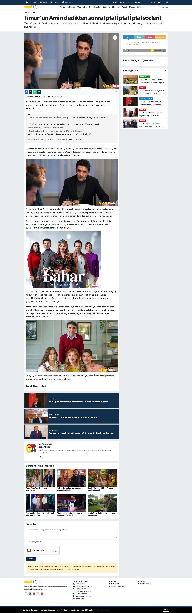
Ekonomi (116, 7)
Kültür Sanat (144, 76)
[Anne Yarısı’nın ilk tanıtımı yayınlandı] (40, 478)
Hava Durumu (80, 584)
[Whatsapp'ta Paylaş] (35, 92)
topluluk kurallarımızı (46, 566)
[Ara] (163, 7)
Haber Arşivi (80, 598)
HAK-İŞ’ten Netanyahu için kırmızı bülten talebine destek (151, 103)
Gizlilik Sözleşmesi (117, 586)
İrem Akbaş (30, 96)
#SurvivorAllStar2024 (78, 124)
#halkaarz (62, 124)
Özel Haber (82, 7)
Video (44, 2)
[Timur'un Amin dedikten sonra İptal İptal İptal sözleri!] (71, 61)
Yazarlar (56, 2)
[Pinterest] (34, 594)
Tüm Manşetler (81, 593)
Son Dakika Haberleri (83, 596)
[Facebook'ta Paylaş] (26, 92)
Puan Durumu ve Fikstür (84, 591)
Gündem (106, 7)
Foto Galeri (32, 2)
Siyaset (142, 109)
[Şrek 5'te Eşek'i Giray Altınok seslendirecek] (102, 478)
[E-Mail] (40, 457)
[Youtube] (42, 594)
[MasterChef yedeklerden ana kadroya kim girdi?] (71, 503)
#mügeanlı (94, 124)
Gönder (31, 559)
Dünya (132, 7)
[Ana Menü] (167, 7)
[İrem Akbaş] (31, 448)
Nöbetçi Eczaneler (82, 581)
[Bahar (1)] (72, 346)
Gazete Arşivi (69, 2)
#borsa (54, 124)
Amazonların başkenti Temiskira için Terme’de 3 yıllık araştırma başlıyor (151, 81)
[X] (30, 594)
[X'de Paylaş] (30, 92)
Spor (139, 7)
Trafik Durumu (81, 589)
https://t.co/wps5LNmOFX (93, 118)
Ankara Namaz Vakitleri (84, 586)
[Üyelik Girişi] (166, 2)
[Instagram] (38, 594)
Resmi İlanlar (95, 7)
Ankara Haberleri (67, 7)
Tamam (166, 609)
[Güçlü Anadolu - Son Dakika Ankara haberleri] (32, 7)
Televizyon (29, 12)
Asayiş (124, 7)
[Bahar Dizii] (63, 260)
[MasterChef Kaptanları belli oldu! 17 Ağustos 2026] (40, 503)
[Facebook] (26, 594)
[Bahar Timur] (72, 182)
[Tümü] (165, 71)
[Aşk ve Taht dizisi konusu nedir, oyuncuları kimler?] (71, 478)
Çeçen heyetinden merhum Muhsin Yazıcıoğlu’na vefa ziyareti (151, 125)
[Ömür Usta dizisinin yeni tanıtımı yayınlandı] (102, 503)
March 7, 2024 (75, 139)
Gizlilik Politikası (145, 584)
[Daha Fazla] (39, 92)
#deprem (45, 124)
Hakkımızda (115, 584)
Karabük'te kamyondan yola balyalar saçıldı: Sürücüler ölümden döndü (151, 92)
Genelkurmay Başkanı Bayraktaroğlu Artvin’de (150, 114)
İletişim (142, 581)
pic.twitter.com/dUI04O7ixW (76, 134)
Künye (113, 581)
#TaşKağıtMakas (53, 134)
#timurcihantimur (36, 134)
